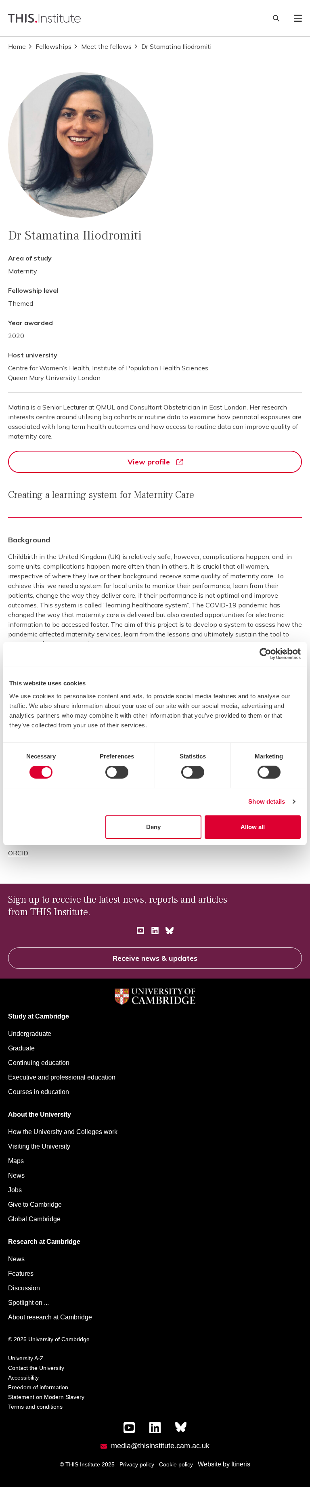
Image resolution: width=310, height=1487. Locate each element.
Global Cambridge (34, 1219)
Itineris (240, 1464)
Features (21, 1273)
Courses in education (38, 1091)
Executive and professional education (61, 1077)
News (16, 1175)
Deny (153, 826)
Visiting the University (39, 1146)
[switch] (116, 772)
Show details (266, 801)
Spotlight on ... (28, 1302)
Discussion (24, 1288)
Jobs (15, 1190)
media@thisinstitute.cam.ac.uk (160, 1446)
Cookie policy (176, 1464)
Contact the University (36, 1368)
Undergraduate (29, 1033)
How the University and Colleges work (62, 1131)
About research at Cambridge (50, 1317)
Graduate (21, 1048)
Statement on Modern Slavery (46, 1397)
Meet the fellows (106, 46)
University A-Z (26, 1358)
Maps (16, 1160)
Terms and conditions (35, 1406)
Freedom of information (38, 1387)
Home (17, 46)
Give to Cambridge (35, 1204)
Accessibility (23, 1377)
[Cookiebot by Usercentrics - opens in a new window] (265, 654)
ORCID (18, 853)
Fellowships (53, 46)
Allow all (253, 826)
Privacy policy (136, 1464)
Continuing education (38, 1062)
